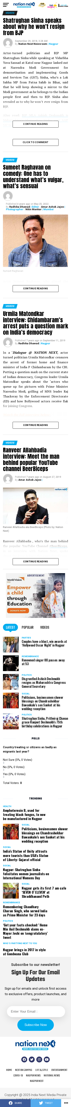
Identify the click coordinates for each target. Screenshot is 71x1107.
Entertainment (59, 1070)
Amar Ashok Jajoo (52, 206)
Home (9, 1070)
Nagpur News (33, 1075)
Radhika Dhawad (19, 206)
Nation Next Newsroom (32, 43)
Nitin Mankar (33, 209)
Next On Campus (23, 1070)
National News (52, 1075)
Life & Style (41, 1070)
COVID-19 (18, 1075)
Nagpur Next (36, 1081)
